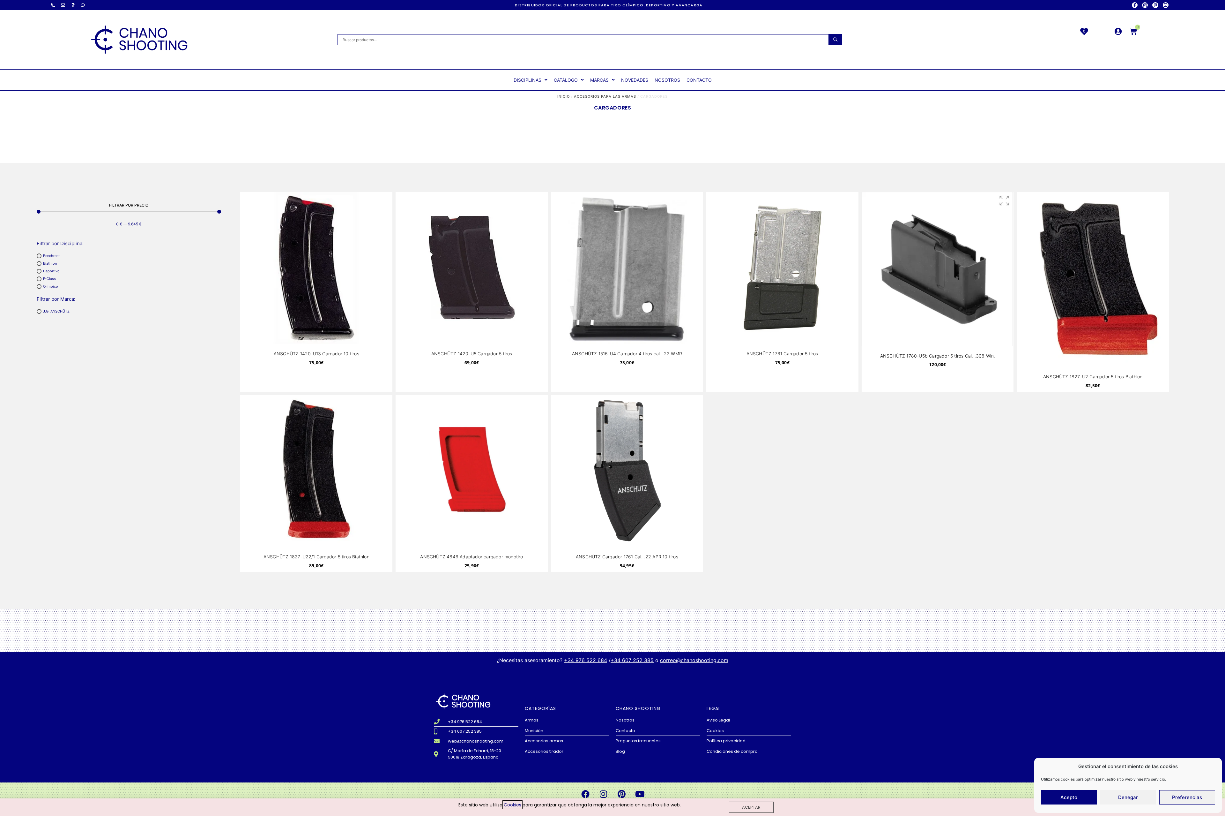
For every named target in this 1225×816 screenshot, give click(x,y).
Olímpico (50, 286)
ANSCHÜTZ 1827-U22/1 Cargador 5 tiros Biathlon (316, 556)
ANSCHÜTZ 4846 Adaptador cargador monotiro (471, 556)
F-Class (49, 278)
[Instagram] (1145, 5)
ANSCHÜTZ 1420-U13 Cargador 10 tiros (316, 353)
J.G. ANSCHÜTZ (56, 311)
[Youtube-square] (1166, 5)
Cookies (512, 805)
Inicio (563, 96)
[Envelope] (63, 5)
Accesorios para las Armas (605, 96)
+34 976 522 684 (585, 660)
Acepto (1068, 797)
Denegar (1128, 797)
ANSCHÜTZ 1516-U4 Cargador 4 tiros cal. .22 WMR (627, 353)
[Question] (73, 5)
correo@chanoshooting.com (694, 660)
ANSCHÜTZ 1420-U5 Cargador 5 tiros (471, 353)
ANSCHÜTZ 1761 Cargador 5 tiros (782, 353)
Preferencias (1187, 797)
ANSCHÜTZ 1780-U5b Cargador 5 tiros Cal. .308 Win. (937, 356)
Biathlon (50, 263)
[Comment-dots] (83, 5)
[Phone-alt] (53, 5)
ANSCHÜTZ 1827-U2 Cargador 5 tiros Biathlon (1092, 376)
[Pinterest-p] (1155, 5)
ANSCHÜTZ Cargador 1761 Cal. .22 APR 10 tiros (627, 556)
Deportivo (51, 271)
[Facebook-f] (1135, 5)
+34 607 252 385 (632, 660)
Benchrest (51, 255)
